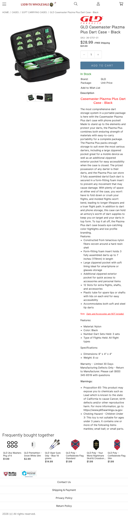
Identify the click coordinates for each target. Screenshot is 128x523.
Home (5, 12)
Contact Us (64, 482)
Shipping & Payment (64, 490)
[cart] (121, 4)
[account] (98, 4)
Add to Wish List (90, 87)
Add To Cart (102, 65)
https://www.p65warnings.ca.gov (103, 410)
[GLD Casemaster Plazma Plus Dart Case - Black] (40, 54)
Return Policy (64, 505)
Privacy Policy (64, 497)
